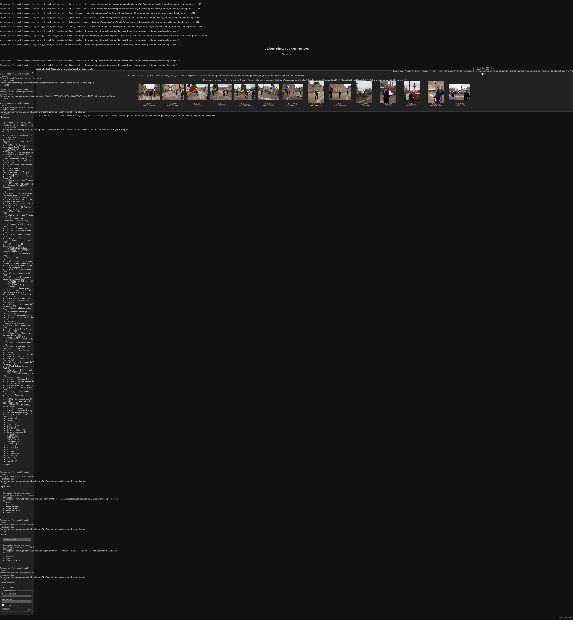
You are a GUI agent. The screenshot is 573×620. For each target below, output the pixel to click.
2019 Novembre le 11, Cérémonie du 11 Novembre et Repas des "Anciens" (18, 186)
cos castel (11, 434)
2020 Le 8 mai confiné (15, 174)
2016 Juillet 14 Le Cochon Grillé (19, 254)
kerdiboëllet (11, 453)
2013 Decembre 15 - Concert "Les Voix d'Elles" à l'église (18, 355)
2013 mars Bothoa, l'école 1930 (18, 385)
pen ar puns (11, 442)
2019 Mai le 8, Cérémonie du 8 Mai (20, 190)
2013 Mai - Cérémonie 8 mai (17, 380)
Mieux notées (11, 505)
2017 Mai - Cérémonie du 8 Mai (18, 230)
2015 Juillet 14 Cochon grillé (17, 289)
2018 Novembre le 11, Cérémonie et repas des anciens (18, 208)
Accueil (40, 69)
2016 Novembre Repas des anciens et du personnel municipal (17, 239)
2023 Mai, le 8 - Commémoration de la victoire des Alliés (17, 146)
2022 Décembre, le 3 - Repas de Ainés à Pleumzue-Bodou (17, 158)
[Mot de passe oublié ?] (29, 609)
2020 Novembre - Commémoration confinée (14, 171)
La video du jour (13, 223)
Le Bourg (10, 418)
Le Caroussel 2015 (14, 285)
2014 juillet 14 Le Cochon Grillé (18, 325)
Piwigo (570, 618)
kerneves (10, 447)
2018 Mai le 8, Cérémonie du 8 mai (20, 211)
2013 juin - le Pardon (14, 378)
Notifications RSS (13, 560)
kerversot (10, 446)
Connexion (10, 587)
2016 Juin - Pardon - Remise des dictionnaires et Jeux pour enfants (17, 262)
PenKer (10, 424)
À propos (9, 559)
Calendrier (10, 512)
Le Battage (11, 287)
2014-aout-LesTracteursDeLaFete (20, 317)
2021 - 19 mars (12, 168)
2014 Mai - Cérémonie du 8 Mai (18, 343)
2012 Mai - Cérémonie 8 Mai (17, 399)
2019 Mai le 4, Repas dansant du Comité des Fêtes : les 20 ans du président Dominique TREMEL (17, 195)
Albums (5, 117)
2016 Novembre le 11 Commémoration (13, 245)
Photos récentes (12, 507)
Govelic (10, 428)
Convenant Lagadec (15, 432)
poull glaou (11, 440)
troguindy (10, 436)
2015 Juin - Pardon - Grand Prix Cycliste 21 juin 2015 (17, 292)
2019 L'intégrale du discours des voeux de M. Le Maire (17, 200)
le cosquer (11, 444)
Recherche (10, 557)
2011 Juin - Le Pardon (14, 409)
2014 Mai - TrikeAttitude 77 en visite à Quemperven (16, 347)
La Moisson (11, 283)
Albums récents (12, 509)
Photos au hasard (13, 510)
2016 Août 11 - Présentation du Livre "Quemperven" (16, 251)
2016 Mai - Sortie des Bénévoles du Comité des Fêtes (17, 266)
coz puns (10, 459)
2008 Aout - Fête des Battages (18, 413)
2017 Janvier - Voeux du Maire (18, 234)
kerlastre (10, 449)
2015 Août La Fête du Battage (18, 281)
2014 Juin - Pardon (13, 337)
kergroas (10, 451)
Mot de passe (7, 599)
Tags (7, 555)
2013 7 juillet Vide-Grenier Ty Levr (19, 374)
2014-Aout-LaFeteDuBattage (18, 315)
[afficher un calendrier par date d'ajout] (487, 68)
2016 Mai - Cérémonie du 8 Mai (18, 269)
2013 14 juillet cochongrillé (17, 370)
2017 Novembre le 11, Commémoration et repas (13, 220)
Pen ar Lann (12, 420)
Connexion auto (11, 605)
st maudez (11, 438)
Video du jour (12, 372)
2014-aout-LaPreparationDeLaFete (14, 322)
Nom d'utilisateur (9, 594)
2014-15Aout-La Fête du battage (19, 308)
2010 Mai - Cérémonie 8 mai (17, 411)
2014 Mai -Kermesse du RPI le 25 (19, 339)
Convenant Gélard (14, 430)
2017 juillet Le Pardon (14, 228)
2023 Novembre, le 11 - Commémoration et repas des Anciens (18, 140)
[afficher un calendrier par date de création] (492, 68)
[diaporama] (483, 68)
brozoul (10, 461)
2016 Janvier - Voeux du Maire (18, 273)
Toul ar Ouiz (11, 422)
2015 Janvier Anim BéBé (16, 298)
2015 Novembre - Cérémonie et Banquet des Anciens (17, 278)
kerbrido (10, 455)
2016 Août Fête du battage (16, 248)
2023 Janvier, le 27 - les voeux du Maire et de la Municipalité (18, 154)
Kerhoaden (11, 426)
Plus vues (9, 503)
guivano (10, 457)
